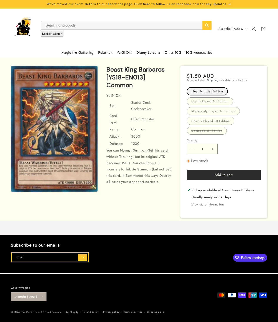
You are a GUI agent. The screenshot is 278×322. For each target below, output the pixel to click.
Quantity (192, 140)
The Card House (31, 312)
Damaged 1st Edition (209, 131)
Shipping (212, 80)
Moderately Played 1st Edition (215, 112)
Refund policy (91, 312)
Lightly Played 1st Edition (212, 102)
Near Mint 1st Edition (207, 91)
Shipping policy (156, 312)
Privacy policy (111, 312)
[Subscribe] (82, 257)
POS (43, 312)
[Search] (207, 25)
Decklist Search (52, 33)
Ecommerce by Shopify (65, 312)
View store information (208, 204)
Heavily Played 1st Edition (212, 121)
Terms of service (133, 312)
